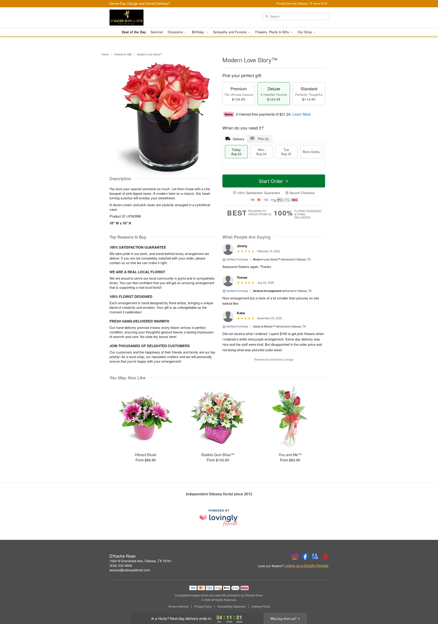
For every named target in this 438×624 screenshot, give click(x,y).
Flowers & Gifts (123, 54)
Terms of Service (178, 606)
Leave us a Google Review (306, 565)
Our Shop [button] (305, 32)
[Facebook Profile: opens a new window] (305, 556)
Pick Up (263, 138)
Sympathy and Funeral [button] (230, 32)
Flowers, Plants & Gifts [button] (272, 32)
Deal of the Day (134, 32)
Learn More (301, 114)
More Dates (311, 151)
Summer (157, 32)
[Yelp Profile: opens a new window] (325, 556)
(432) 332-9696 (121, 565)
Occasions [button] (176, 32)
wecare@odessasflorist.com (130, 570)
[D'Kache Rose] (142, 17)
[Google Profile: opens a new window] (315, 556)
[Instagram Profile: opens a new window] (295, 556)
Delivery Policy (261, 606)
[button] (426, 604)
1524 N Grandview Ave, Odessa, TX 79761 (141, 561)
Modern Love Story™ (266, 259)
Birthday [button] (198, 32)
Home (105, 54)
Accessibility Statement (231, 606)
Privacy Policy (203, 606)
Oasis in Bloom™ (264, 326)
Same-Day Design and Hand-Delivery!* (140, 3)
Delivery (238, 139)
